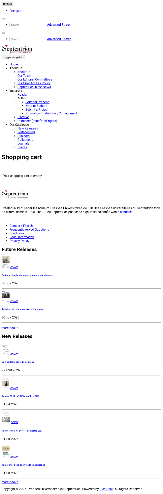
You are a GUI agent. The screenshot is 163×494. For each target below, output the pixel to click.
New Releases (27, 128)
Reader (22, 94)
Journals (23, 143)
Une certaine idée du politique (18, 362)
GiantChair (106, 489)
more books (10, 328)
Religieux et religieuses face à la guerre (23, 309)
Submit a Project (36, 109)
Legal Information (22, 237)
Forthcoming (26, 132)
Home (14, 64)
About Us (23, 72)
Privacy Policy (19, 241)
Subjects (23, 136)
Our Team (24, 76)
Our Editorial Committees (34, 79)
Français (15, 11)
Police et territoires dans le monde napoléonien (27, 275)
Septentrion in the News (34, 87)
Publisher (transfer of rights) (37, 121)
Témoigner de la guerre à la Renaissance (23, 465)
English (7, 3)
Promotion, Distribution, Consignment (51, 113)
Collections (25, 140)
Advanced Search (59, 25)
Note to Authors (36, 106)
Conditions (17, 233)
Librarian (23, 117)
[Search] (3, 18)
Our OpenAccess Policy (33, 83)
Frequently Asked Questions (29, 229)
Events (22, 147)
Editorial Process (37, 102)
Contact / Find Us (22, 226)
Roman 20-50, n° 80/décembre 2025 (20, 396)
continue (126, 212)
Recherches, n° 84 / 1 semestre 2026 (22, 431)
